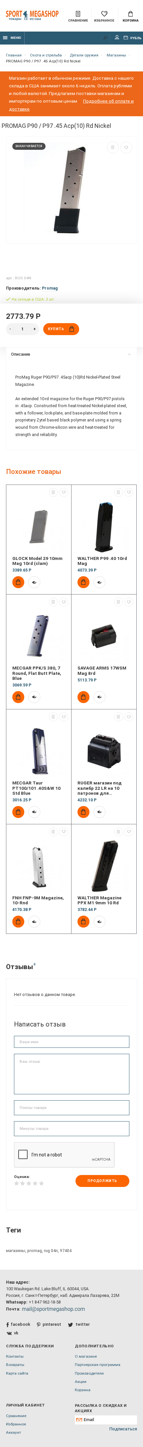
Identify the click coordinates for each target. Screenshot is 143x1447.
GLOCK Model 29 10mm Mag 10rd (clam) (37, 561)
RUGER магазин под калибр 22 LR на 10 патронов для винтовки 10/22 (99, 788)
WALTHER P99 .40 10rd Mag (102, 561)
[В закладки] (126, 147)
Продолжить (102, 1181)
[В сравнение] (113, 147)
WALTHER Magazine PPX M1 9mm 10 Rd (99, 900)
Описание (20, 354)
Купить (56, 329)
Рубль (136, 38)
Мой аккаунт (117, 38)
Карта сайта (17, 1373)
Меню (16, 38)
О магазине (86, 1356)
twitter (82, 1324)
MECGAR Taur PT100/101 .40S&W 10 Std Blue (36, 788)
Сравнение (16, 1415)
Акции (80, 1381)
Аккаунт (13, 1432)
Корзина (131, 20)
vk (16, 1332)
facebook (20, 1324)
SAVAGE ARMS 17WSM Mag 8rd (101, 671)
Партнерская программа (97, 1364)
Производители (89, 1373)
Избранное (16, 1424)
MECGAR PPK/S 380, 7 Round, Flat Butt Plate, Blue (36, 673)
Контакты (15, 1356)
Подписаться (123, 1428)
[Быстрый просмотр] (34, 582)
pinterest (52, 1324)
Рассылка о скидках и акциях (100, 1408)
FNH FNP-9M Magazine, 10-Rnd (38, 900)
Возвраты (15, 1364)
